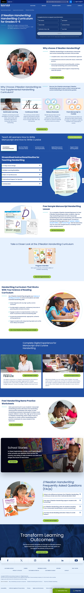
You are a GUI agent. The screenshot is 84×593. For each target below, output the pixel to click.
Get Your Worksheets (15, 424)
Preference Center (42, 568)
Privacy (28, 588)
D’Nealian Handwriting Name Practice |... (35, 581)
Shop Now (78, 591)
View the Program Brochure (42, 276)
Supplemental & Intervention (18, 10)
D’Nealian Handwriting (30, 10)
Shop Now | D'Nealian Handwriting (50, 581)
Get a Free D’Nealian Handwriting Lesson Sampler (23, 330)
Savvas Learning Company (6, 10)
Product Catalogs (17, 570)
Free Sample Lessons (56, 77)
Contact (67, 570)
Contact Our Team (42, 552)
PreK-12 (3, 1)
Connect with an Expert (51, 520)
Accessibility (3, 588)
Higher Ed (10, 1)
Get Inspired (13, 461)
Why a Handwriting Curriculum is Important (17, 581)
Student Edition (54, 223)
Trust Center (75, 568)
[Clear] (47, 1)
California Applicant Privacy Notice (17, 588)
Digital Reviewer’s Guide (30, 375)
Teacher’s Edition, (74, 221)
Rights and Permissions (38, 588)
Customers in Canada (50, 570)
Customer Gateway (9, 568)
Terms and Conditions (59, 588)
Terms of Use (49, 588)
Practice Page (66, 223)
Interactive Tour (42, 129)
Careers (25, 568)
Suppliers (58, 568)
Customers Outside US (34, 570)
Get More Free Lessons (57, 230)
